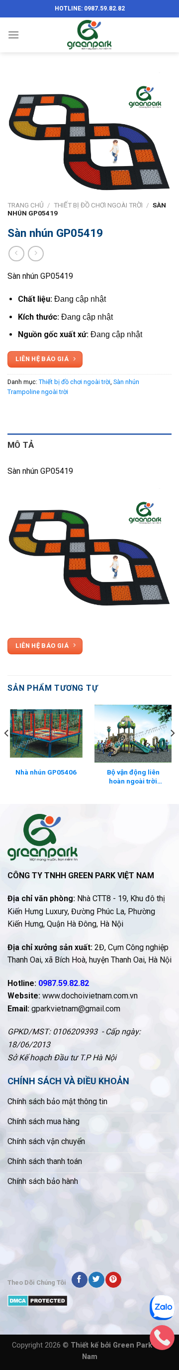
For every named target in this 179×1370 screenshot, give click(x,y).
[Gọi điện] (162, 1340)
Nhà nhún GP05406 (46, 772)
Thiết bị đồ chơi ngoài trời (98, 205)
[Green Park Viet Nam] (89, 34)
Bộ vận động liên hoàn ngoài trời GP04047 (133, 776)
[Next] (172, 753)
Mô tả (20, 445)
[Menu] (13, 34)
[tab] (89, 445)
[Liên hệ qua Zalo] (162, 1310)
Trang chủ (25, 205)
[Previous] (7, 753)
